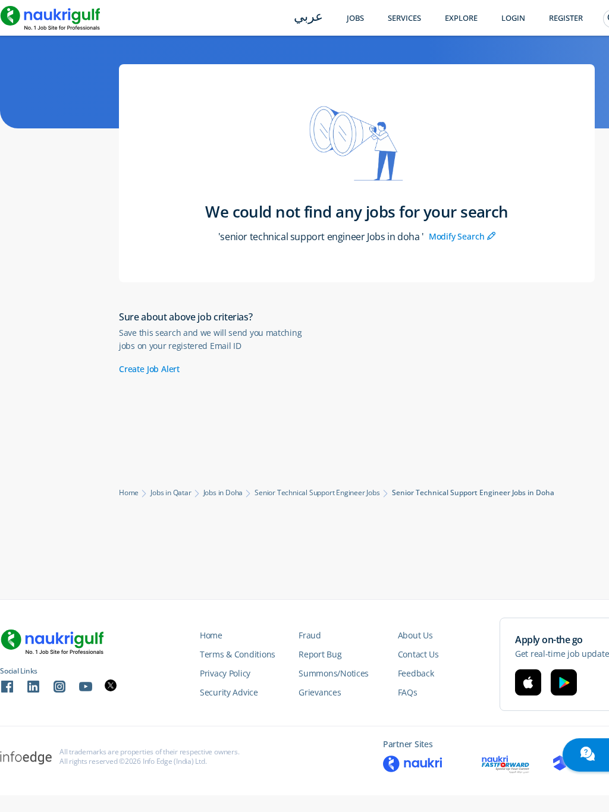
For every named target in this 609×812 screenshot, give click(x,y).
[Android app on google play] (564, 682)
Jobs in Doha (223, 493)
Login (513, 18)
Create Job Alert (149, 368)
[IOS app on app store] (528, 682)
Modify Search (462, 236)
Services (404, 18)
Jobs (355, 18)
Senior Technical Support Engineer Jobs (317, 493)
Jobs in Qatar (170, 493)
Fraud (310, 635)
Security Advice (229, 692)
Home (129, 493)
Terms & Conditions (237, 654)
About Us (415, 635)
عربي (308, 17)
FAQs (407, 692)
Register (566, 18)
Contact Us (418, 654)
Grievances (320, 692)
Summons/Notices (334, 673)
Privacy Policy (225, 673)
